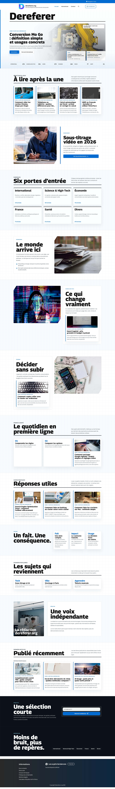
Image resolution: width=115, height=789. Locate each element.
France (87, 748)
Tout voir (71, 764)
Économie (79, 748)
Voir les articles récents (79, 156)
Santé (92, 748)
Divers (98, 748)
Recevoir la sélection (80, 713)
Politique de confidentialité (26, 775)
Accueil (57, 6)
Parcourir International (27, 52)
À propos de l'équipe (24, 772)
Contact (73, 6)
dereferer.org (30, 6)
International (64, 6)
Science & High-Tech (68, 748)
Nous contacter (23, 768)
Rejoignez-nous (92, 1)
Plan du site (22, 770)
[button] (78, 6)
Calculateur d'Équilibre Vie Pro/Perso (28, 779)
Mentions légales (23, 777)
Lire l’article (14, 52)
